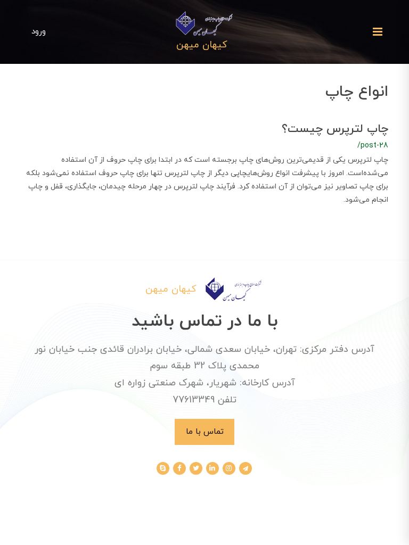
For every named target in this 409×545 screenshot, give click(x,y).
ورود (38, 31)
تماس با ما (205, 431)
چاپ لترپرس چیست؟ (335, 129)
